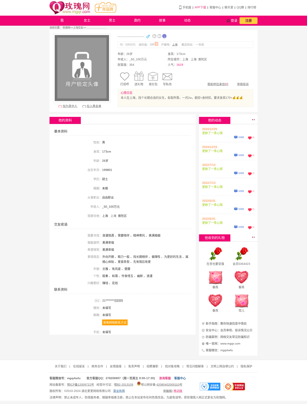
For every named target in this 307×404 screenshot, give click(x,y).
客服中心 (215, 7)
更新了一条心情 (212, 133)
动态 (187, 20)
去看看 (241, 137)
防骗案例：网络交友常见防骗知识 (228, 336)
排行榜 (251, 7)
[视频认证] (159, 36)
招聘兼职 (152, 366)
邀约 (137, 20)
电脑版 (167, 391)
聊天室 (229, 7)
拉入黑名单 (94, 106)
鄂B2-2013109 (123, 384)
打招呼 (124, 84)
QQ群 (240, 7)
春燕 (215, 287)
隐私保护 (246, 366)
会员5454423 (241, 263)
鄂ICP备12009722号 (80, 384)
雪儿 (241, 310)
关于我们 (60, 366)
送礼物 (138, 84)
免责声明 (134, 366)
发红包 (153, 84)
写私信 (167, 84)
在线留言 (79, 366)
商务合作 (97, 366)
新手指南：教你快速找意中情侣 (226, 323)
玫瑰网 (66, 27)
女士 (87, 20)
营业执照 (119, 391)
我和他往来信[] (217, 84)
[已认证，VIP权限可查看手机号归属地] (164, 36)
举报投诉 (243, 84)
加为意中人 (70, 106)
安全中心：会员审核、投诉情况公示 (229, 330)
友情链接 (116, 366)
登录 (234, 20)
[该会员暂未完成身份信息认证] (154, 36)
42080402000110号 (169, 384)
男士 (112, 20)
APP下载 (200, 7)
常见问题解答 (195, 366)
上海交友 (78, 27)
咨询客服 (165, 378)
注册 (248, 20)
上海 (175, 44)
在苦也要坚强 (215, 263)
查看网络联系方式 (115, 322)
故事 (162, 20)
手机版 (187, 7)
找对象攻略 (172, 366)
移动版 (178, 391)
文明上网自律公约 (222, 366)
